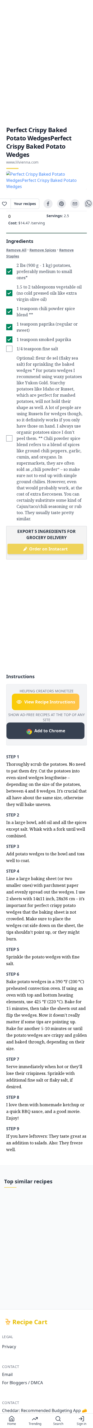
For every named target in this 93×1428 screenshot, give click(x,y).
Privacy (9, 1346)
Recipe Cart (29, 1322)
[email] (75, 204)
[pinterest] (61, 204)
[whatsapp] (88, 204)
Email (7, 1374)
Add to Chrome (49, 731)
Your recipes (25, 203)
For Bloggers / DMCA (22, 1383)
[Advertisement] (46, 62)
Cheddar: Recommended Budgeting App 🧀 (44, 1410)
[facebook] (48, 204)
